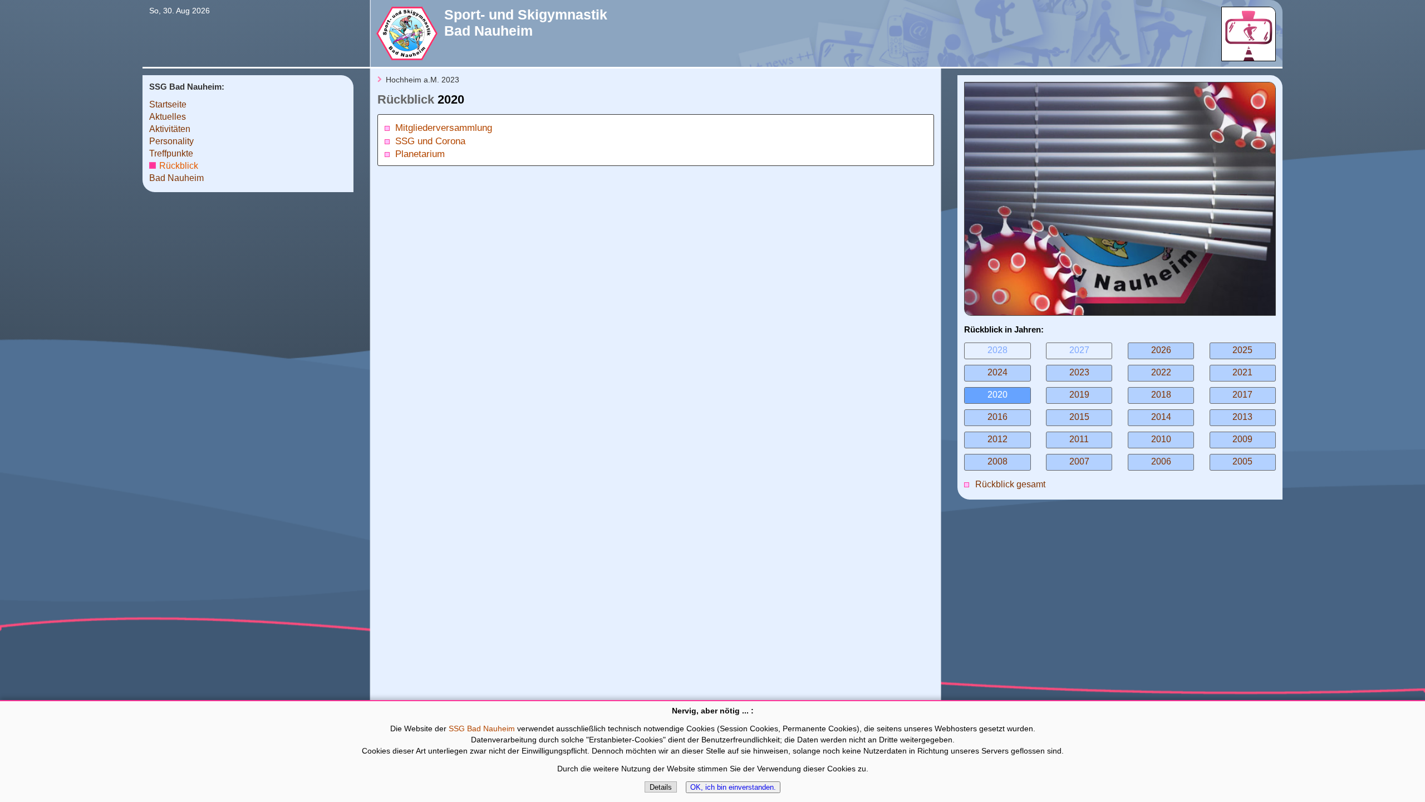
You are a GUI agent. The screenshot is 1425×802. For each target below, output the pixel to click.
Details (661, 787)
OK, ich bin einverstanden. (733, 787)
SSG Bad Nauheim (482, 729)
